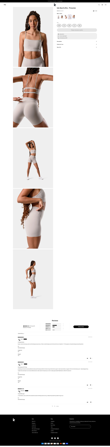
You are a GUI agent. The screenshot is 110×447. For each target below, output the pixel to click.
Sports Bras (53, 425)
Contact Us (34, 425)
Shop (52, 418)
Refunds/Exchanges (36, 428)
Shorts (52, 423)
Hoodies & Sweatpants (55, 428)
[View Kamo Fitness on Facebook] (52, 438)
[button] (48, 325)
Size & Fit (59, 47)
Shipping (33, 423)
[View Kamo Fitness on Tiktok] (58, 438)
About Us (33, 421)
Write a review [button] (81, 326)
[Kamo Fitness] (55, 4)
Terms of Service (35, 432)
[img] (95, 11)
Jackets (52, 430)
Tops (52, 427)
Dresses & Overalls (54, 432)
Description (59, 41)
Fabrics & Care (60, 44)
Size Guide (34, 427)
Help (33, 418)
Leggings (52, 421)
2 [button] (54, 406)
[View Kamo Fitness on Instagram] (55, 438)
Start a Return (34, 430)
